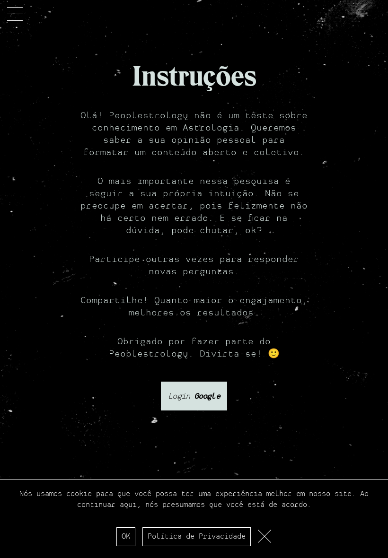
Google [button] (205, 395)
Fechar (265, 539)
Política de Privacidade (197, 537)
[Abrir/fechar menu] (15, 14)
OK (126, 537)
